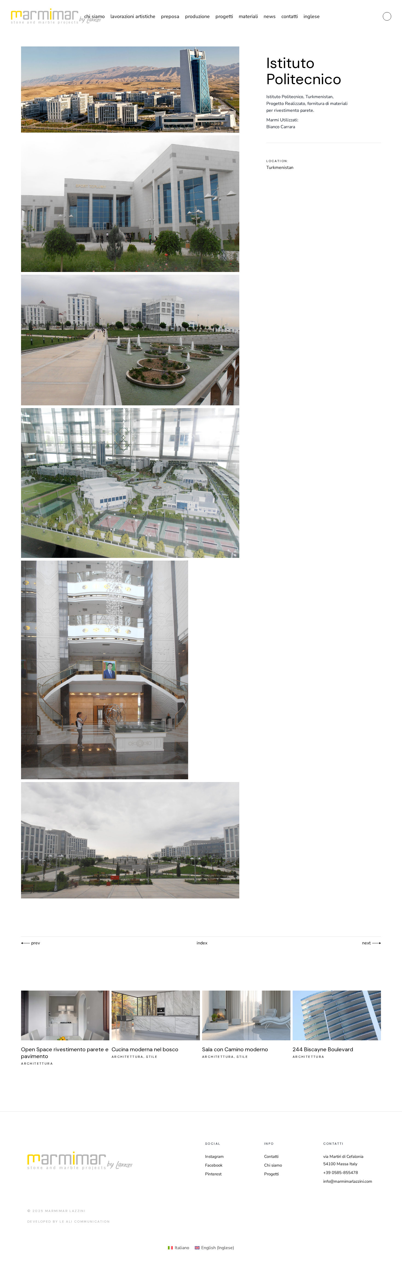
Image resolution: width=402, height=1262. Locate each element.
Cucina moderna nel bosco (145, 1049)
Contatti (271, 1156)
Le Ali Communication (85, 1221)
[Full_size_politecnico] (130, 89)
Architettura (37, 1063)
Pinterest (213, 1174)
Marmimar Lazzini (65, 1211)
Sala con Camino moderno (235, 1049)
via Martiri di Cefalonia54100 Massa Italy (343, 1160)
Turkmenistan (279, 168)
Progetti (271, 1174)
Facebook (214, 1165)
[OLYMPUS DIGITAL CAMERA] (130, 203)
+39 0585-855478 (340, 1172)
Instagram (214, 1156)
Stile (152, 1057)
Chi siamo (273, 1165)
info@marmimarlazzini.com (347, 1181)
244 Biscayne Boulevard (323, 1049)
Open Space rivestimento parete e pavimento (65, 1053)
